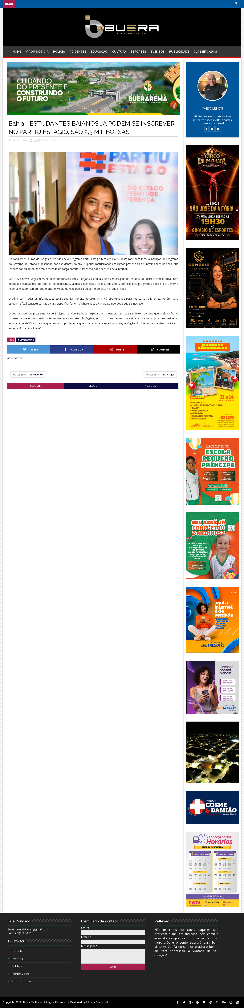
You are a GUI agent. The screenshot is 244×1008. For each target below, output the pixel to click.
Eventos (158, 51)
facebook (150, 385)
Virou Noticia (21, 981)
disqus (92, 385)
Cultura (119, 51)
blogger (35, 385)
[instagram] (231, 1002)
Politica (16, 966)
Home (17, 51)
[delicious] (237, 1002)
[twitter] (184, 1002)
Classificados (205, 51)
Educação (99, 51)
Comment (164, 349)
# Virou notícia (26, 340)
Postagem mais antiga (160, 374)
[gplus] (190, 1002)
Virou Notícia (37, 51)
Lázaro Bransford (97, 1002)
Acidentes (78, 51)
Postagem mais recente (28, 374)
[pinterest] (197, 1002)
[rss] (217, 1002)
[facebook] (177, 1002)
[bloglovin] (204, 1002)
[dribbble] (211, 1002)
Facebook (76, 349)
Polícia (59, 51)
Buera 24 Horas (33, 1002)
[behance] (224, 1002)
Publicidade (179, 51)
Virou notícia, (49, 140)
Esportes (138, 51)
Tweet (33, 349)
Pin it (120, 349)
